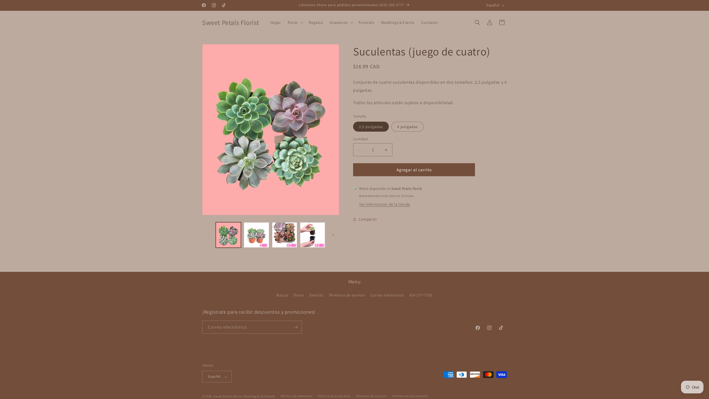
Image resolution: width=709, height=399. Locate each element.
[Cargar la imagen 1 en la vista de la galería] (228, 234)
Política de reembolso (297, 396)
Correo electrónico (387, 295)
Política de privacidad (334, 396)
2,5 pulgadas (371, 126)
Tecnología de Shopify (259, 396)
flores (299, 295)
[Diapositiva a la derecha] (333, 235)
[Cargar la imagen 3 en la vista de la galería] (284, 234)
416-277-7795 (421, 295)
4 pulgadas (407, 126)
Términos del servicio (371, 396)
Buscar (282, 295)
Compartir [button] (368, 219)
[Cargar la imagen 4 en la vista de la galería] (312, 234)
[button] (295, 22)
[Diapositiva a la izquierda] (208, 235)
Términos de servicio (347, 295)
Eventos (316, 295)
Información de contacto (410, 396)
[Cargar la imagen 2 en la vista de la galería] (256, 234)
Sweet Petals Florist (228, 396)
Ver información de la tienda (384, 204)
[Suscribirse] (295, 327)
